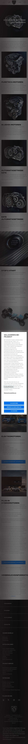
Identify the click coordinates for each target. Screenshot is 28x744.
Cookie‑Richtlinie (8, 386)
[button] (14, 407)
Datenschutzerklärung (10, 393)
